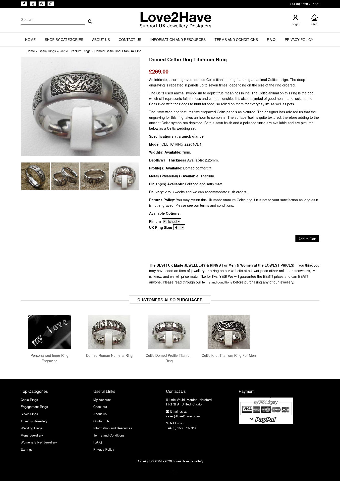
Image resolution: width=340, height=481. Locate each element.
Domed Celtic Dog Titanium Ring (117, 50)
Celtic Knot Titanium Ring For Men (229, 355)
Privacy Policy (299, 39)
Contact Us (130, 39)
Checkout (100, 406)
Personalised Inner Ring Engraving (49, 358)
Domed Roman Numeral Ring (109, 355)
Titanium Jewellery (34, 421)
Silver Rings (29, 413)
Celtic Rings (47, 50)
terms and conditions (217, 282)
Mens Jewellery (32, 435)
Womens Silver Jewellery (39, 442)
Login (295, 24)
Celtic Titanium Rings (75, 50)
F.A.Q (271, 39)
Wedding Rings (31, 428)
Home (30, 39)
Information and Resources (178, 39)
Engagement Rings (34, 406)
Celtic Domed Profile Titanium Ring (169, 358)
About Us (101, 39)
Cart (314, 24)
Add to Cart (307, 238)
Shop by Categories (64, 39)
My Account (102, 399)
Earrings (27, 449)
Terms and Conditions (236, 39)
